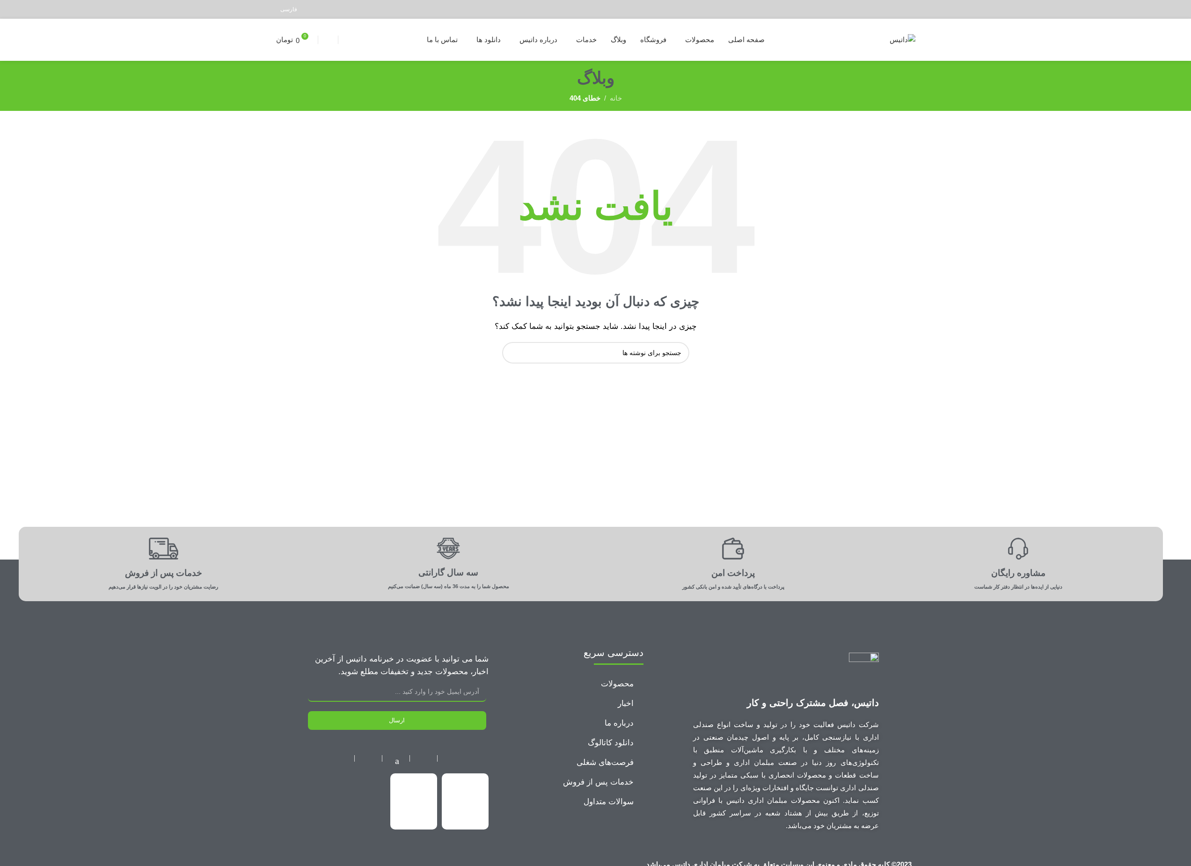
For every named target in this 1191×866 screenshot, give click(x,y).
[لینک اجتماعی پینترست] (885, 9)
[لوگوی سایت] (902, 39)
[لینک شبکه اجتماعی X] (897, 9)
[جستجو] (328, 39)
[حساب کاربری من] (346, 39)
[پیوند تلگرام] (862, 9)
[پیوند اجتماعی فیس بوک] (909, 9)
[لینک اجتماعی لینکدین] (873, 9)
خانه (616, 98)
